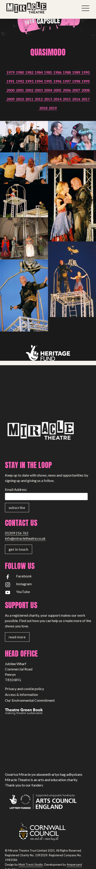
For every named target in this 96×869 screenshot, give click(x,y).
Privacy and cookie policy (24, 688)
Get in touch (18, 549)
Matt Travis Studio (31, 864)
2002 (29, 90)
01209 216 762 (16, 533)
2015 (67, 99)
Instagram (24, 584)
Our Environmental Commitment (30, 700)
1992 (20, 81)
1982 (29, 72)
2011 (29, 99)
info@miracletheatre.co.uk (25, 538)
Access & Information (21, 694)
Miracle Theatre (36, 8)
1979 (10, 72)
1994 (39, 81)
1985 (48, 72)
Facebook (24, 576)
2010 (20, 99)
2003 (39, 90)
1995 (48, 81)
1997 (67, 81)
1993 (29, 81)
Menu (85, 8)
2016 (76, 99)
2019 (53, 108)
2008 (85, 90)
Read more (17, 637)
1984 (39, 72)
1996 (57, 81)
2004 (48, 90)
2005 (57, 90)
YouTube (23, 591)
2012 (39, 99)
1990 (85, 72)
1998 (76, 81)
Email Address (16, 489)
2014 (57, 99)
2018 (43, 108)
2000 (10, 90)
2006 (67, 90)
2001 (20, 90)
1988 (67, 72)
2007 (76, 90)
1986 (57, 72)
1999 (85, 81)
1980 (20, 72)
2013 (48, 99)
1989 (76, 72)
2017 (85, 99)
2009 (10, 99)
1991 (10, 81)
